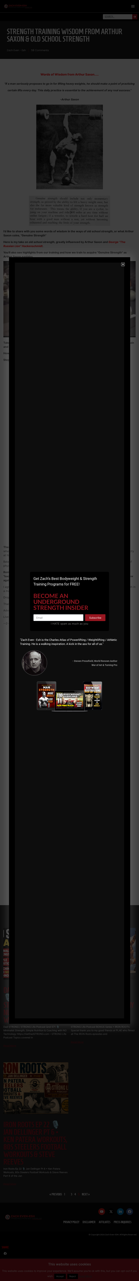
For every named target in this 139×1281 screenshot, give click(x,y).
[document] (69, 640)
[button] (123, 264)
